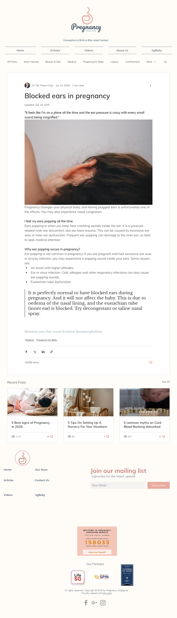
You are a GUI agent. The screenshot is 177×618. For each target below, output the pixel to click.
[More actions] (150, 85)
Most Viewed (31, 61)
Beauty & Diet (53, 61)
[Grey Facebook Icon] (86, 602)
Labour (114, 61)
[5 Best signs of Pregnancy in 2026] (32, 402)
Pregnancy (87, 26)
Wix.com (107, 593)
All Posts (12, 61)
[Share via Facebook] (26, 351)
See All (166, 381)
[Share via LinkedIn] (43, 351)
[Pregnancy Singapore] (102, 602)
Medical (72, 61)
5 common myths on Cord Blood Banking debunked (142, 425)
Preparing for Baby (93, 61)
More (149, 61)
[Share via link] (51, 351)
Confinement (132, 61)
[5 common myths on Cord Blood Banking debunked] (145, 402)
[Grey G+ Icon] (94, 602)
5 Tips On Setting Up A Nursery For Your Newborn (87, 425)
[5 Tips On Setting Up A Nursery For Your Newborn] (89, 402)
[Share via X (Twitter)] (34, 351)
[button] (165, 61)
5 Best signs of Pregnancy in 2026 (31, 425)
